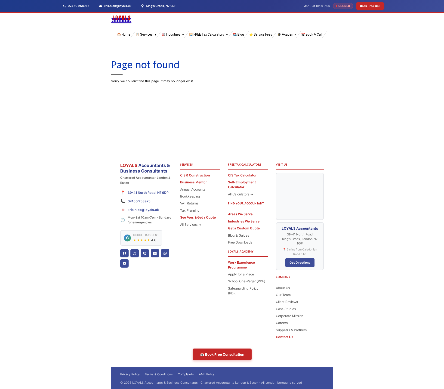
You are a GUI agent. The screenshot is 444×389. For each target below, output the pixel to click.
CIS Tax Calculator (242, 175)
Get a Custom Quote (244, 228)
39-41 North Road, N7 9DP (148, 192)
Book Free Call (370, 6)
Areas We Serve (240, 214)
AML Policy (207, 374)
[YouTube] (124, 263)
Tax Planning (190, 210)
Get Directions (300, 262)
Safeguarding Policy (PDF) (243, 290)
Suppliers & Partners (291, 330)
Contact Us (284, 337)
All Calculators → (240, 194)
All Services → (190, 224)
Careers (282, 323)
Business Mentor (193, 182)
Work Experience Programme (241, 264)
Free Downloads (240, 242)
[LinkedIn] (155, 253)
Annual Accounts (192, 189)
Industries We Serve (243, 221)
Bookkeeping (190, 196)
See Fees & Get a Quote (198, 217)
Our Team (283, 295)
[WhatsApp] (165, 253)
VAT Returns (189, 203)
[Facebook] (124, 253)
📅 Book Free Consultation (222, 354)
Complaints (186, 374)
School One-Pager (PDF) (246, 281)
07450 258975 (139, 201)
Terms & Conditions (159, 374)
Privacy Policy (130, 374)
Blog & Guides (238, 235)
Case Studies (286, 309)
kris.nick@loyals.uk (143, 210)
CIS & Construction (195, 175)
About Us (283, 288)
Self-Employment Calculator (242, 184)
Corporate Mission (289, 316)
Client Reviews (287, 302)
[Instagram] (134, 253)
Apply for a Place (241, 274)
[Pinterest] (145, 253)
